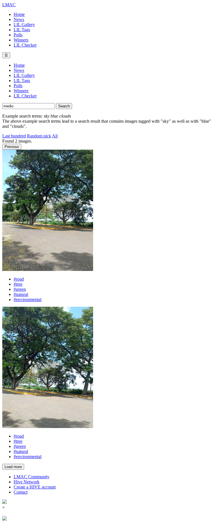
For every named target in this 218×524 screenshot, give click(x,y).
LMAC (9, 4)
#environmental (27, 299)
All (55, 135)
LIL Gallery (24, 24)
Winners (21, 39)
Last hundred (14, 135)
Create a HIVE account (35, 487)
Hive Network (26, 481)
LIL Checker (25, 45)
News (19, 19)
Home (19, 14)
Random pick (39, 135)
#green (20, 289)
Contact (21, 492)
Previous (12, 147)
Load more (13, 467)
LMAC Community (31, 476)
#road (19, 279)
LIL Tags (22, 29)
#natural (21, 294)
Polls (18, 34)
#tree (18, 284)
